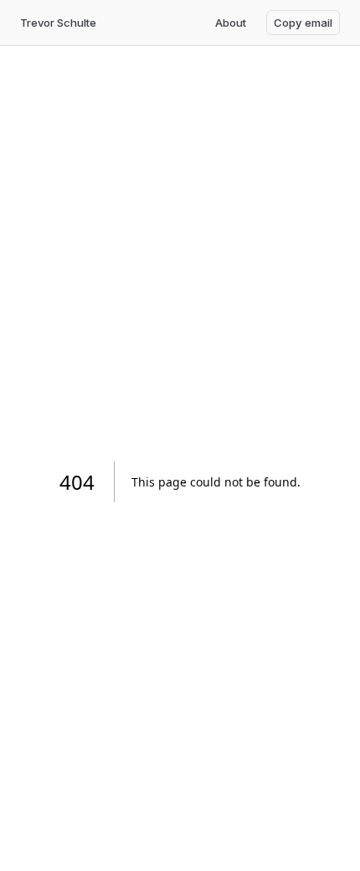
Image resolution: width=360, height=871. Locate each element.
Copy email (303, 22)
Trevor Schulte (58, 22)
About (230, 22)
